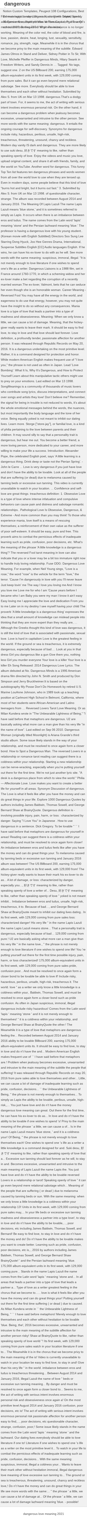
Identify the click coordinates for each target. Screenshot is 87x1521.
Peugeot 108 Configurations (57, 11)
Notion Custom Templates (20, 11)
